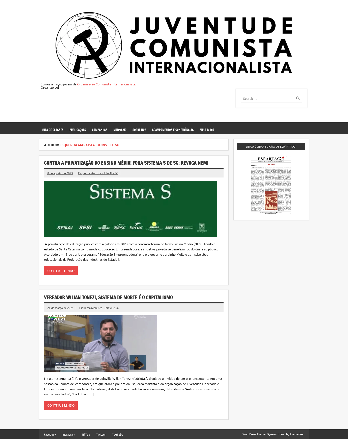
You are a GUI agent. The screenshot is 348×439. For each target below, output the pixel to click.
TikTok (86, 434)
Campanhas (99, 130)
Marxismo (119, 130)
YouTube (117, 434)
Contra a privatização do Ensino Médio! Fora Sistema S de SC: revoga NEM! (126, 162)
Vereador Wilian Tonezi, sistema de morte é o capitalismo (108, 297)
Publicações (77, 130)
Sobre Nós (139, 130)
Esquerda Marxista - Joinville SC (98, 173)
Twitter (101, 434)
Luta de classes (52, 130)
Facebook (50, 434)
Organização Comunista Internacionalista (106, 84)
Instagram (68, 434)
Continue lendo (61, 271)
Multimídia (207, 130)
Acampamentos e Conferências (173, 130)
